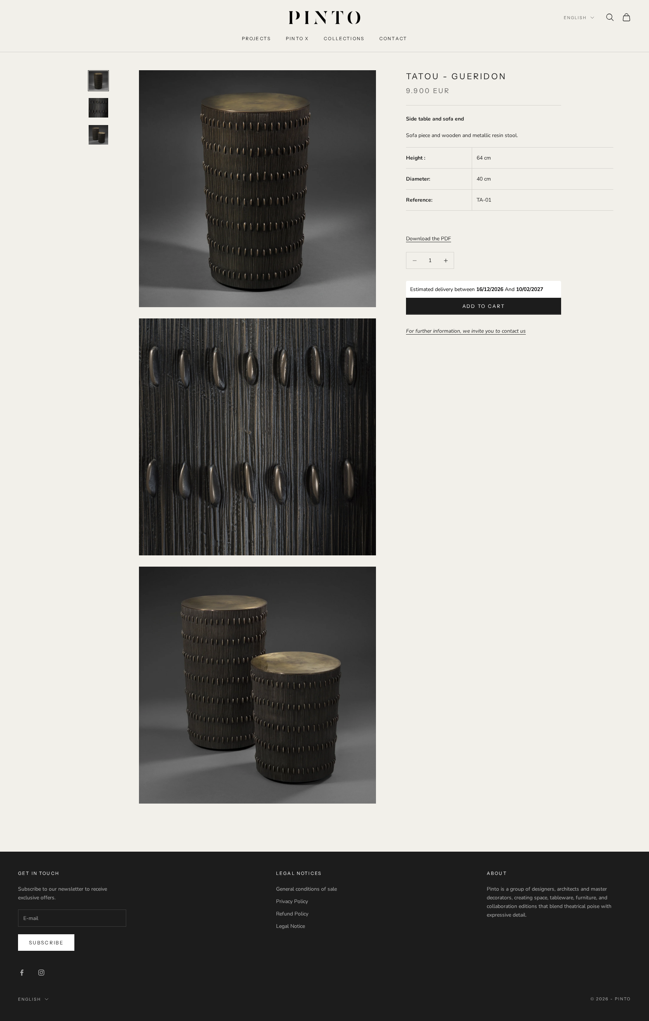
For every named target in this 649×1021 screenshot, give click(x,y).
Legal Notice (290, 926)
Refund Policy (292, 913)
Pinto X (297, 38)
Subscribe (46, 943)
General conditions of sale (306, 889)
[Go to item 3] (98, 134)
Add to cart (483, 306)
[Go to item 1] (98, 80)
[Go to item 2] (98, 107)
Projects (256, 38)
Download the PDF (428, 238)
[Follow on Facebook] (22, 972)
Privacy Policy (292, 901)
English (575, 17)
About (497, 873)
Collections (344, 38)
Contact (393, 38)
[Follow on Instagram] (41, 972)
